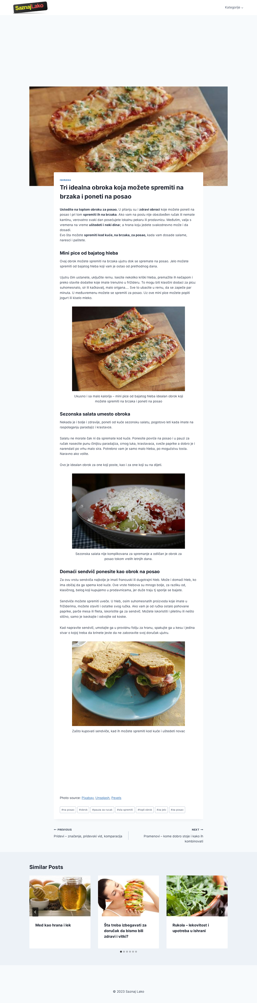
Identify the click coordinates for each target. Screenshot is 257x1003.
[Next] (222, 912)
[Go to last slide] (35, 912)
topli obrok (145, 809)
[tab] (121, 952)
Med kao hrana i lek (53, 925)
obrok (83, 809)
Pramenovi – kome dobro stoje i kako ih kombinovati (173, 835)
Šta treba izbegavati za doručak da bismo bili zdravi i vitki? (125, 931)
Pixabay (88, 798)
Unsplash (102, 798)
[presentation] (59, 896)
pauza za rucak (102, 809)
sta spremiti (125, 809)
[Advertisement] (128, 43)
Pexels (116, 798)
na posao (68, 809)
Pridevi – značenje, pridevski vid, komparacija (88, 833)
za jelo (161, 809)
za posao (177, 809)
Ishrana (65, 180)
